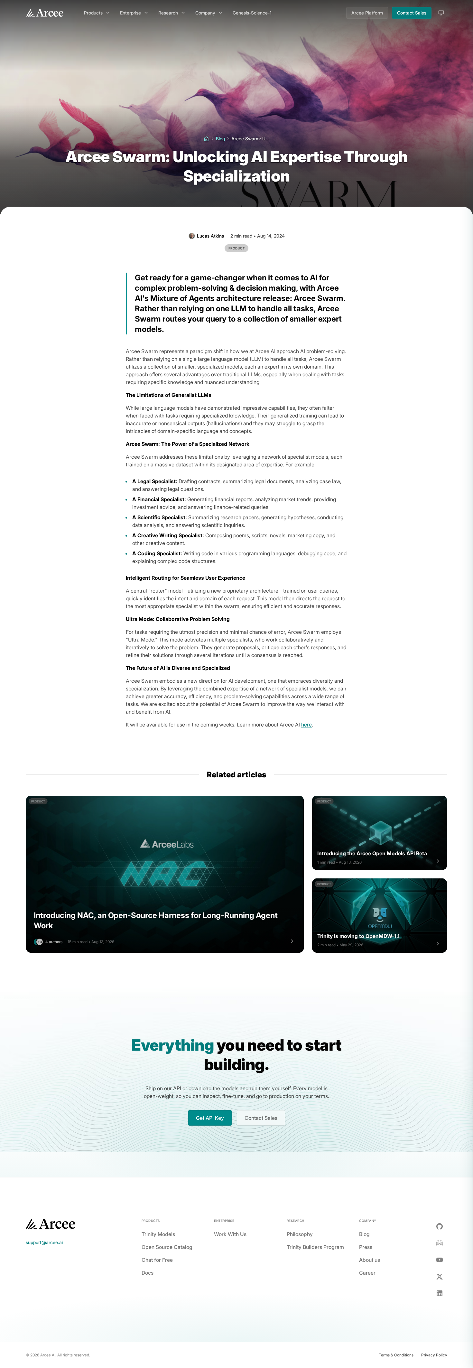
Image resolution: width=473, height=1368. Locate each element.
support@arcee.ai (44, 1242)
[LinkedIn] (439, 1293)
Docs (147, 1273)
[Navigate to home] (44, 13)
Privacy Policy (434, 1355)
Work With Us (230, 1234)
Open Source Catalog (167, 1247)
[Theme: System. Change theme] (441, 13)
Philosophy (300, 1234)
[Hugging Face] (439, 1243)
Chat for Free (157, 1260)
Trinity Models (158, 1234)
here (306, 724)
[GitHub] (439, 1226)
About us (369, 1260)
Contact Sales (411, 12)
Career (367, 1273)
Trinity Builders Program (315, 1247)
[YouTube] (439, 1260)
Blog (364, 1234)
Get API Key (210, 1118)
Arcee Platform (367, 12)
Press (365, 1247)
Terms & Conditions (396, 1355)
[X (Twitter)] (439, 1276)
